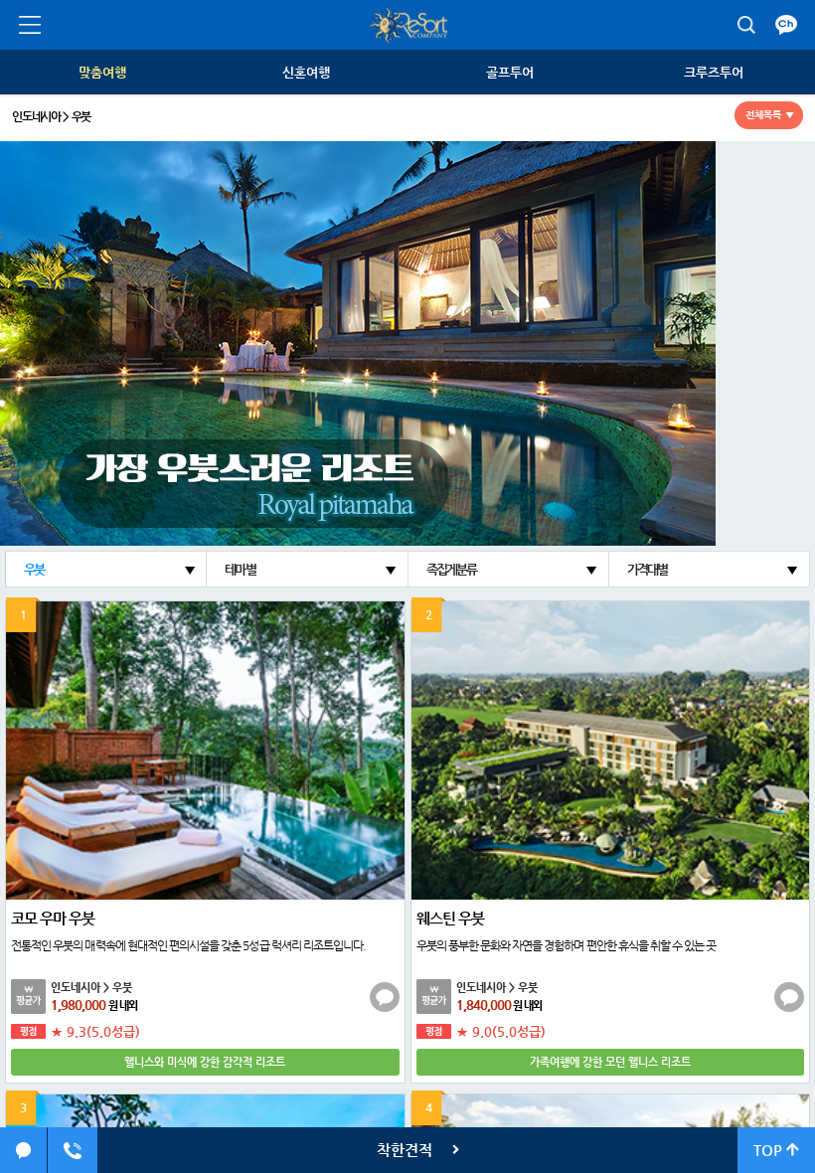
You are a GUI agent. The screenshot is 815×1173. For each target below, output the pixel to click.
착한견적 (404, 1150)
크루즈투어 (713, 72)
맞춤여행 (102, 72)
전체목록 (763, 114)
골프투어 (510, 72)
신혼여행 (306, 72)
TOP (769, 1150)
